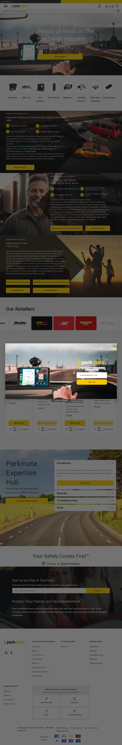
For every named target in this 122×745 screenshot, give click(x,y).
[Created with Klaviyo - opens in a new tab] (61, 400)
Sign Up (91, 382)
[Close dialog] (114, 346)
